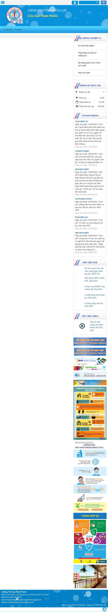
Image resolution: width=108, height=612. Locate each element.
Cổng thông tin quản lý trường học (87, 54)
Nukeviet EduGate (78, 605)
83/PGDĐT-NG (81, 217)
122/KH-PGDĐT (82, 151)
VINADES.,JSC (101, 605)
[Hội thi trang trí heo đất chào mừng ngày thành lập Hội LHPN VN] (79, 270)
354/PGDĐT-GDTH (83, 199)
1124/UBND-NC (81, 122)
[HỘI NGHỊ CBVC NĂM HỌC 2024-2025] (79, 280)
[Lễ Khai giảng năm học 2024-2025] (79, 305)
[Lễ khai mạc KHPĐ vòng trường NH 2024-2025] (79, 288)
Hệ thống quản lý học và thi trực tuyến (89, 64)
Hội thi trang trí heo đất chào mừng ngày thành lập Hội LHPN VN (94, 271)
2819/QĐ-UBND (82, 169)
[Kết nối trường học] (90, 368)
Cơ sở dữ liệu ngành (86, 46)
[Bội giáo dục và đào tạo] (90, 341)
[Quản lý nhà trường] (90, 361)
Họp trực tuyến (84, 73)
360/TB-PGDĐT (82, 233)
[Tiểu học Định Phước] (14, 15)
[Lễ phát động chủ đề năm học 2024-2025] (79, 297)
